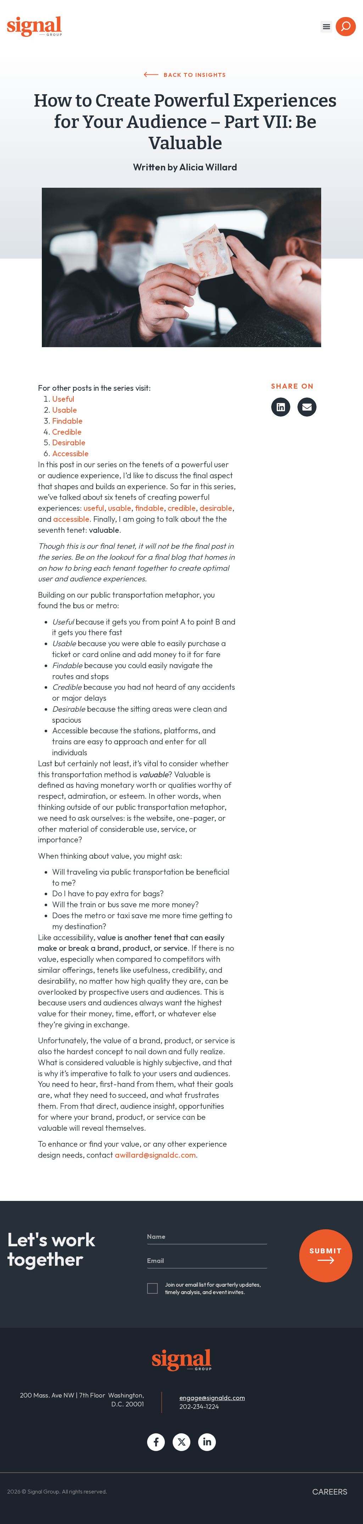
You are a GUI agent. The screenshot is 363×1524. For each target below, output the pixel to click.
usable (119, 508)
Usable (64, 410)
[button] (326, 27)
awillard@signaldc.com (155, 1155)
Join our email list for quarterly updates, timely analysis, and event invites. (213, 1288)
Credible (67, 432)
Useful (63, 399)
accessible (71, 519)
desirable (216, 508)
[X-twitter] (181, 1442)
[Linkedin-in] (207, 1442)
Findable (67, 421)
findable (149, 508)
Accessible (70, 453)
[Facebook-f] (156, 1442)
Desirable (68, 442)
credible (182, 508)
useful (94, 508)
